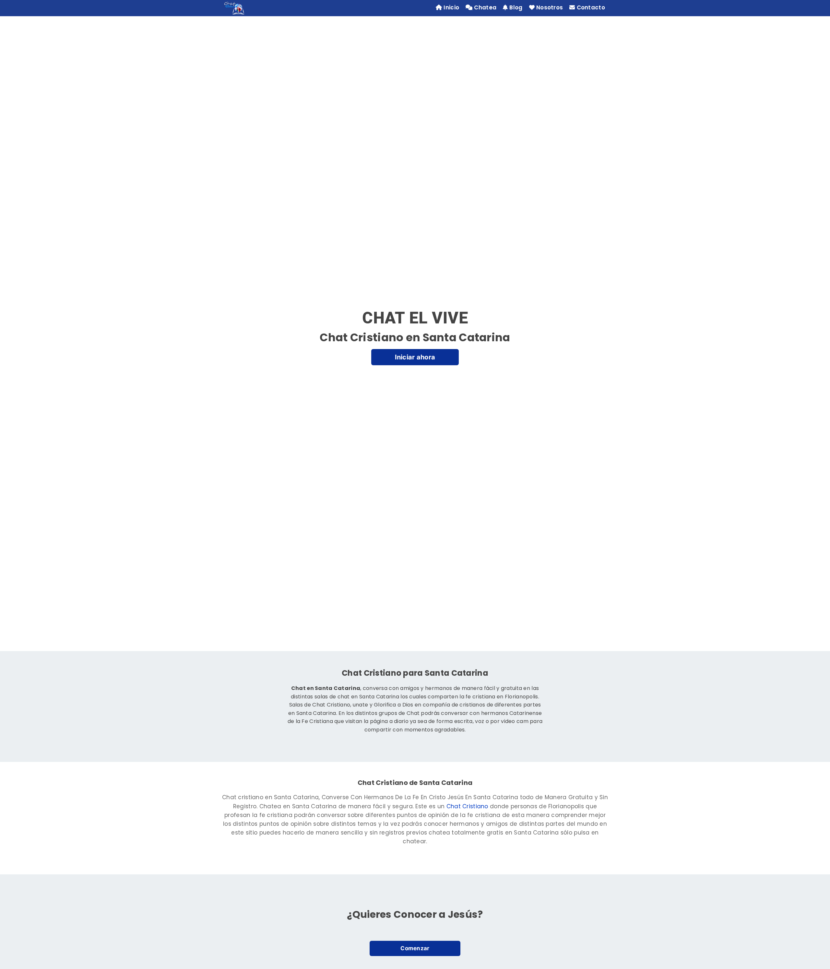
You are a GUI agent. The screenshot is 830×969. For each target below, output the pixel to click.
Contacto (591, 7)
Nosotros (549, 7)
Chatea (485, 7)
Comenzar (414, 948)
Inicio (451, 7)
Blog (515, 7)
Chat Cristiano (467, 806)
